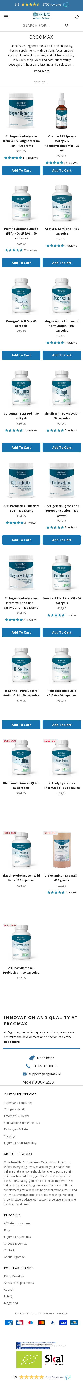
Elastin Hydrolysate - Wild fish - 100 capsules (21, 878)
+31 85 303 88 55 (44, 1066)
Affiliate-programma (17, 1223)
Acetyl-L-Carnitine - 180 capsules (62, 231)
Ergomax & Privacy (16, 1116)
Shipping (9, 1136)
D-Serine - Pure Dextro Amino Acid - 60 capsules (21, 693)
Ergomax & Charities (17, 1237)
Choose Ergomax (15, 1243)
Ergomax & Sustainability (20, 1143)
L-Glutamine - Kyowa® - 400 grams (62, 878)
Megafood (11, 1303)
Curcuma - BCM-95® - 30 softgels (21, 416)
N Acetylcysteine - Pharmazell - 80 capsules (62, 785)
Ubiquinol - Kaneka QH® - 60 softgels (21, 785)
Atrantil (8, 1289)
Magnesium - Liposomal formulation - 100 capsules (61, 325)
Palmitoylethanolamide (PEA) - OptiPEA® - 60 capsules (21, 233)
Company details (15, 1109)
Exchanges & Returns (18, 1129)
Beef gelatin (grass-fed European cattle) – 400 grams (62, 510)
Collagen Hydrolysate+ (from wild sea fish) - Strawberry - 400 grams (21, 602)
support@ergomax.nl (45, 1074)
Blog (7, 1230)
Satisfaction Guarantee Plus (22, 1123)
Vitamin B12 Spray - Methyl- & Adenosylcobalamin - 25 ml (62, 143)
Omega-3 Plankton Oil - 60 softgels (62, 600)
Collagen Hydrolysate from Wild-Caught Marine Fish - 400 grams (21, 141)
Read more (12, 1042)
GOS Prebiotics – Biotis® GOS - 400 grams (21, 508)
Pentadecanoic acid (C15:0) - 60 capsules (62, 693)
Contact (9, 1250)
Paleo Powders (14, 1276)
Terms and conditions (18, 1103)
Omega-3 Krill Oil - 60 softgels (21, 323)
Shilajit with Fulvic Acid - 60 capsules (61, 416)
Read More (41, 71)
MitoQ (8, 1296)
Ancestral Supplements (19, 1283)
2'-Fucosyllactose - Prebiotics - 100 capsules (21, 970)
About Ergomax (14, 1257)
